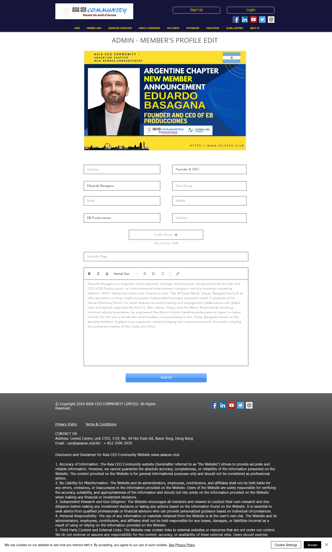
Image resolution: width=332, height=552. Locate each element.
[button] (166, 235)
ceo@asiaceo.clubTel (84, 443)
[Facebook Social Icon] (236, 19)
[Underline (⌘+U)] (107, 273)
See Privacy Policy (182, 545)
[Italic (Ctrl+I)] (98, 273)
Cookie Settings (286, 545)
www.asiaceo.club (165, 455)
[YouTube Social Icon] (253, 19)
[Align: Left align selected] (145, 273)
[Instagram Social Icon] (271, 19)
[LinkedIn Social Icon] (244, 19)
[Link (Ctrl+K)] (178, 273)
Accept (312, 545)
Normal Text (121, 274)
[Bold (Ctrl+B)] (89, 273)
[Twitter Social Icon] (262, 19)
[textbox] (166, 321)
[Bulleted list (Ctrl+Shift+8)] (162, 273)
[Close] (326, 544)
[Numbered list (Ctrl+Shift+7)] (153, 273)
